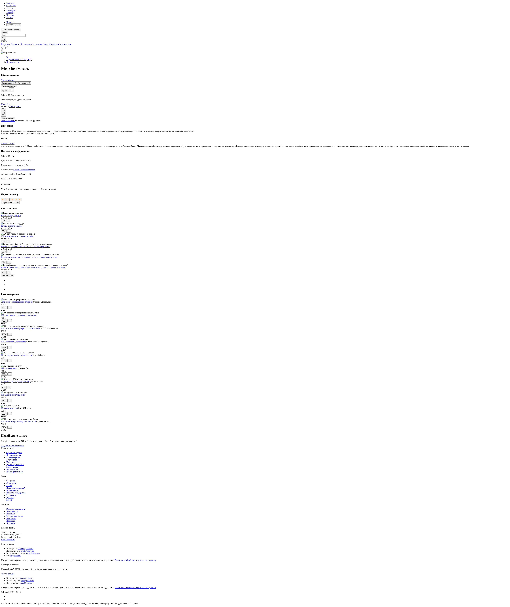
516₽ (4, 427)
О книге (4, 120)
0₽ (3, 221)
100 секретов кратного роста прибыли (18, 421)
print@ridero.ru (27, 551)
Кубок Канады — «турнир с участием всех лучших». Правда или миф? (33, 267)
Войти (4, 32)
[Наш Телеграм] (7, 599)
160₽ (4, 401)
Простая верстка (13, 455)
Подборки (54, 44)
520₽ (4, 414)
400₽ (4, 321)
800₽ (4, 374)
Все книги (5, 44)
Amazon (31, 170)
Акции (9, 17)
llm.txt (9, 500)
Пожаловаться (8, 118)
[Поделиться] (3, 114)
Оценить (17, 106)
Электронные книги (15, 509)
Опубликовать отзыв (10, 203)
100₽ (4, 308)
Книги (9, 485)
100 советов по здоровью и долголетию (19, 315)
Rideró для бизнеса (14, 472)
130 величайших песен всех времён (17, 236)
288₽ (4, 334)
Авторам (10, 13)
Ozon (15, 170)
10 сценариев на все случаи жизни (16, 355)
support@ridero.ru (25, 548)
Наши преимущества (15, 493)
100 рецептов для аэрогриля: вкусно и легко (21, 328)
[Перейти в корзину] (6, 48)
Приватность (12, 490)
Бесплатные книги (14, 516)
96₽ (4, 387)
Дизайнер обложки (15, 464)
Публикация (12, 469)
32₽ (4, 231)
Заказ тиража (12, 467)
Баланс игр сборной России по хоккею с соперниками (25, 246)
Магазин (10, 3)
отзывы (11, 120)
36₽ (4, 252)
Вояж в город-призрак (11, 215)
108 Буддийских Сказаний (13, 395)
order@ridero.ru (33, 553)
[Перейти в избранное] (2, 48)
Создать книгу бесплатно (12, 446)
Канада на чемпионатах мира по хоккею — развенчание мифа (29, 257)
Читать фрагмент (9, 86)
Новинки (10, 514)
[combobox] (255, 35)
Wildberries (23, 170)
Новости (10, 15)
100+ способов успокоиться (13, 342)
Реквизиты (11, 495)
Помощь (10, 22)
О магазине (11, 483)
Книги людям (65, 44)
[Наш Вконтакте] (7, 596)
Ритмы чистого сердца (11, 226)
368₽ (4, 348)
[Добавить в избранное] (3, 110)
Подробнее (6, 104)
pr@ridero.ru (15, 556)
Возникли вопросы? (15, 488)
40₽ (4, 273)
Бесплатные (37, 44)
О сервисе (11, 6)
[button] (255, 38)
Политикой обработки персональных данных (135, 560)
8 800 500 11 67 (8, 539)
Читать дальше (7, 574)
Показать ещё (7, 276)
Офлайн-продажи (14, 452)
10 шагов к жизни (9, 408)
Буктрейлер (11, 460)
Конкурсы (11, 10)
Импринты (15, 44)
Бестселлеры (26, 44)
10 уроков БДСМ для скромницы (16, 381)
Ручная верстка (13, 457)
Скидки (46, 44)
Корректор (11, 462)
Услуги (9, 8)
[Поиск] (3, 39)
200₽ (4, 361)
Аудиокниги (12, 511)
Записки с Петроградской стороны (17, 302)
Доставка (10, 523)
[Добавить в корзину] (11, 89)
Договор (10, 497)
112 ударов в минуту (10, 368)
